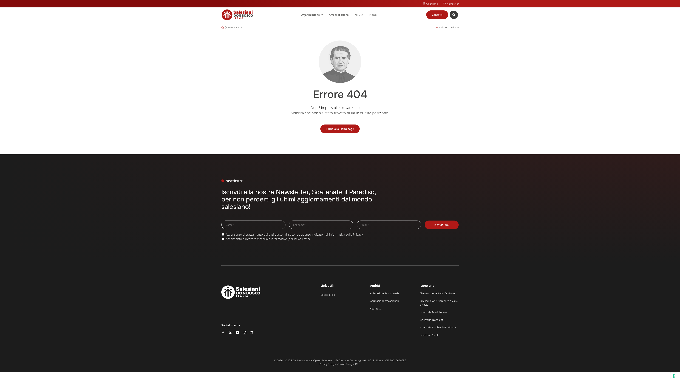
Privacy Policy (327, 364)
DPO (358, 364)
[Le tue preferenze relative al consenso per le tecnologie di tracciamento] (673, 375)
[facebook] (223, 332)
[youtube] (237, 332)
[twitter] (230, 332)
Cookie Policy (344, 364)
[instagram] (244, 332)
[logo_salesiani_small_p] (237, 11)
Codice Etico (328, 294)
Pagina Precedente (448, 27)
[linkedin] (251, 332)
